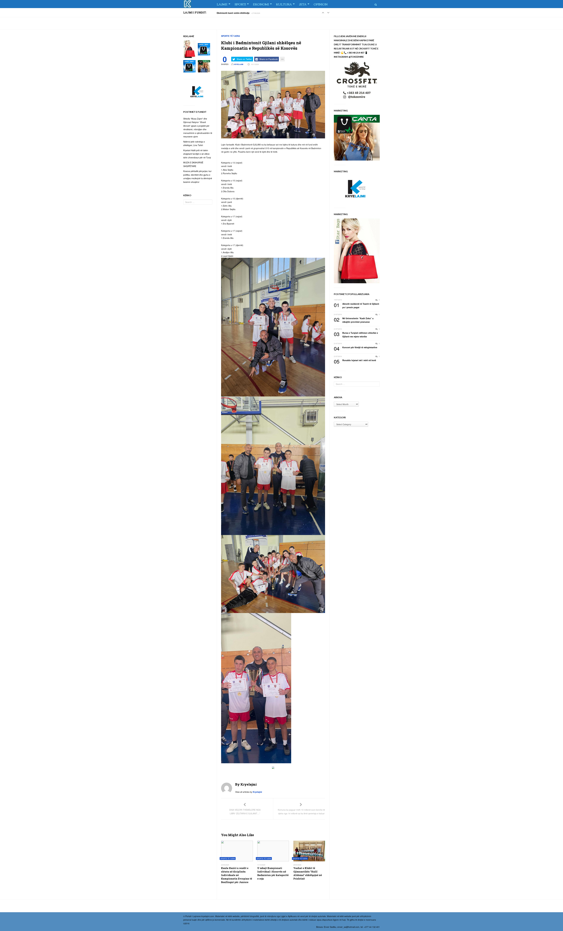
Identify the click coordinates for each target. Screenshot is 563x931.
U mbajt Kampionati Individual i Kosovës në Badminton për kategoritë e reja (273, 873)
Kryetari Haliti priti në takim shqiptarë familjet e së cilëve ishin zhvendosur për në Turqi (197, 154)
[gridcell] (273, 209)
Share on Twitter (244, 59)
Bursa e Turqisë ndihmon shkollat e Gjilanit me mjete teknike (356, 334)
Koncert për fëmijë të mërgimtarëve (355, 347)
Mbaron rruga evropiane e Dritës (233, 12)
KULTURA (284, 4)
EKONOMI (261, 4)
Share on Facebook (268, 59)
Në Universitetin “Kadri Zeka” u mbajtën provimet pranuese (354, 320)
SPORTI (240, 4)
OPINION (321, 4)
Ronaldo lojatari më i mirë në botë (355, 360)
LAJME (222, 4)
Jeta (302, 4)
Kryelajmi (238, 64)
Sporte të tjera (230, 35)
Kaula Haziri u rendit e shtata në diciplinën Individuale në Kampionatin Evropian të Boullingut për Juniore (236, 875)
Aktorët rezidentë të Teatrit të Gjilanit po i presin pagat (356, 305)
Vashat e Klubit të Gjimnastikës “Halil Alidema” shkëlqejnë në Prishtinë (307, 873)
